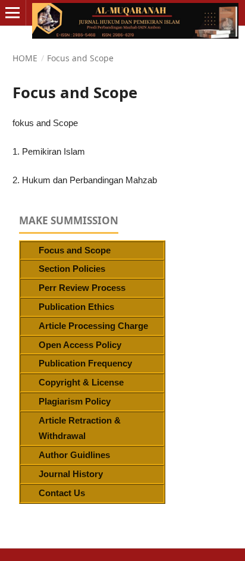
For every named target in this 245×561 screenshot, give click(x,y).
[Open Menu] (13, 13)
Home (24, 58)
